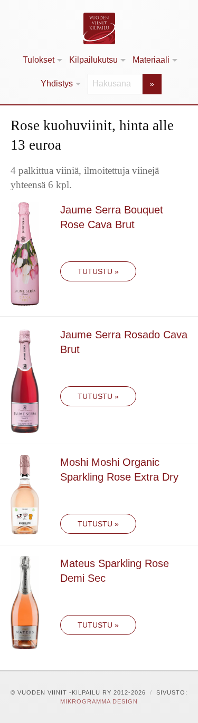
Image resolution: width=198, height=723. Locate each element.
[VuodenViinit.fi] (99, 28)
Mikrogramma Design (99, 701)
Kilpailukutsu (93, 59)
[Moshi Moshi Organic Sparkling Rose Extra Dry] (25, 493)
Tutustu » (98, 271)
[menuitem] (42, 60)
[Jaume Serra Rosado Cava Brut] (25, 379)
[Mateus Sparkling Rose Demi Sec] (25, 601)
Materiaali (151, 59)
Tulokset (38, 59)
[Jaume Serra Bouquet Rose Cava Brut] (25, 253)
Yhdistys (57, 83)
